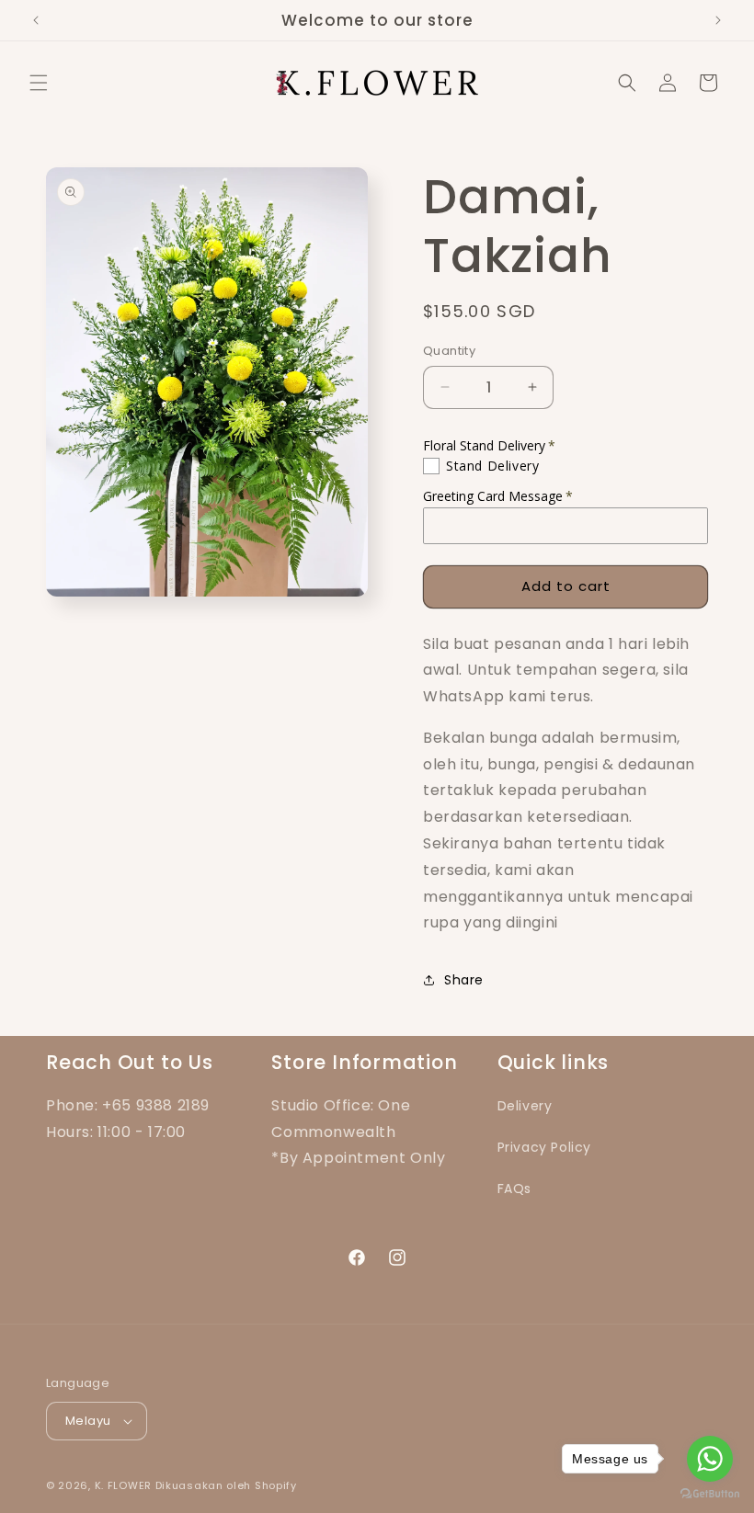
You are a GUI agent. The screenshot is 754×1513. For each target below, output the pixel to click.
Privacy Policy (544, 1147)
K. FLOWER (123, 1485)
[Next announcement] (718, 20)
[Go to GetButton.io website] (709, 1494)
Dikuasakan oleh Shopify (226, 1485)
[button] (38, 83)
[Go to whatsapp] (710, 1459)
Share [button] (464, 980)
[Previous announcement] (36, 20)
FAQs (514, 1188)
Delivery (525, 1106)
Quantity (449, 350)
